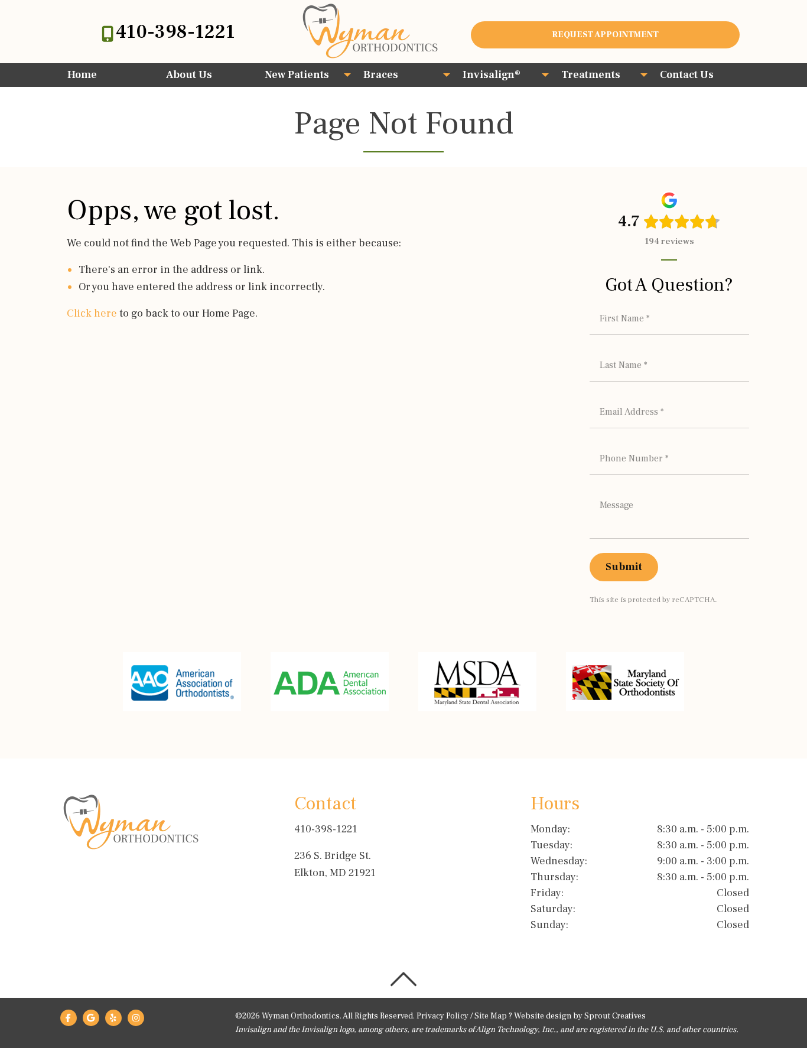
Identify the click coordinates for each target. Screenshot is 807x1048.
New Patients (297, 75)
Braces (380, 75)
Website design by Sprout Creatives (580, 1016)
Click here (92, 313)
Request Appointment (605, 34)
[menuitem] (107, 75)
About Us (189, 75)
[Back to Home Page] (370, 31)
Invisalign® (491, 75)
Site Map (490, 1016)
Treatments (590, 75)
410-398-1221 (175, 31)
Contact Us (687, 75)
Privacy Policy (442, 1016)
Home (82, 75)
